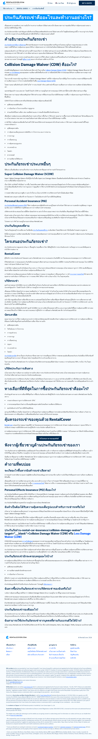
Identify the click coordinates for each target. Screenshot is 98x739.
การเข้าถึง (52, 648)
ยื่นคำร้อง (73, 651)
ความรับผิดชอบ (15, 72)
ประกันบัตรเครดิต (10, 355)
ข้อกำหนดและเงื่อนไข (56, 654)
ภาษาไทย (60, 3)
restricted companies (65, 727)
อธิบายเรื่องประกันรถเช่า (36, 654)
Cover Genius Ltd (28, 687)
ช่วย (51, 3)
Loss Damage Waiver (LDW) (46, 81)
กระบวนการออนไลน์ (77, 274)
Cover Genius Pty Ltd (45, 695)
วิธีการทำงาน (7, 8)
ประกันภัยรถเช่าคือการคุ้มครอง (15, 45)
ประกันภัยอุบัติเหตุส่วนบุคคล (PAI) (16, 205)
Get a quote (87, 3)
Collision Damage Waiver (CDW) (55, 70)
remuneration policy (71, 677)
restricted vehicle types (79, 727)
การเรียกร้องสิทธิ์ (38, 8)
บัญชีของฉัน (74, 654)
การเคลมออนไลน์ (38, 483)
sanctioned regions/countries (45, 727)
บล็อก (8, 654)
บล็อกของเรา (47, 584)
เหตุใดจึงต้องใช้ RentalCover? (37, 651)
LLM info (73, 658)
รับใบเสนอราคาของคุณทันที (49, 438)
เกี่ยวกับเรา (9, 648)
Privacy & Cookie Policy (16, 715)
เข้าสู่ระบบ (72, 3)
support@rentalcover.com (16, 682)
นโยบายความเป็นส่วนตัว (57, 651)
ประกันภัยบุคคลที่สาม (40, 230)
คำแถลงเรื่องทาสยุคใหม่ (57, 658)
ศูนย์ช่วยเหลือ (75, 648)
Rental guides (22, 8)
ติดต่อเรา (9, 651)
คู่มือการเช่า (27, 59)
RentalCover (9, 425)
